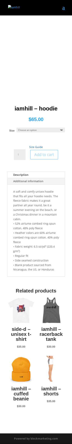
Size (12, 130)
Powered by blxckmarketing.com (36, 438)
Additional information (28, 181)
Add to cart (44, 154)
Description (20, 175)
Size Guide (36, 147)
